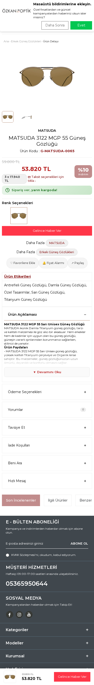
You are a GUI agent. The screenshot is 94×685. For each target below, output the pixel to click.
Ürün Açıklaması (22, 314)
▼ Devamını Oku (47, 372)
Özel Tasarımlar (17, 292)
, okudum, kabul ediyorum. (43, 555)
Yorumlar (46, 410)
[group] (47, 76)
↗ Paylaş (77, 263)
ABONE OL (79, 543)
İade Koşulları (19, 445)
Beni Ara (15, 463)
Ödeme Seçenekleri (24, 392)
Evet (81, 25)
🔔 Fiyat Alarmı (53, 263)
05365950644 (27, 583)
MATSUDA (47, 130)
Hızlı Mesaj (17, 481)
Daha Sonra (55, 25)
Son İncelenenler (21, 500)
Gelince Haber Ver (47, 231)
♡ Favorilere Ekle (22, 263)
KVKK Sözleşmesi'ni (24, 555)
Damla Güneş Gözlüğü (67, 285)
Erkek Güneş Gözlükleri (26, 41)
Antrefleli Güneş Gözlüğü (25, 285)
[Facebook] (9, 614)
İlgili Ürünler (57, 500)
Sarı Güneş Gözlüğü (47, 292)
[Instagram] (19, 614)
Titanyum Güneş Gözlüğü (25, 299)
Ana (6, 41)
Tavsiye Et (16, 427)
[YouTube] (29, 614)
